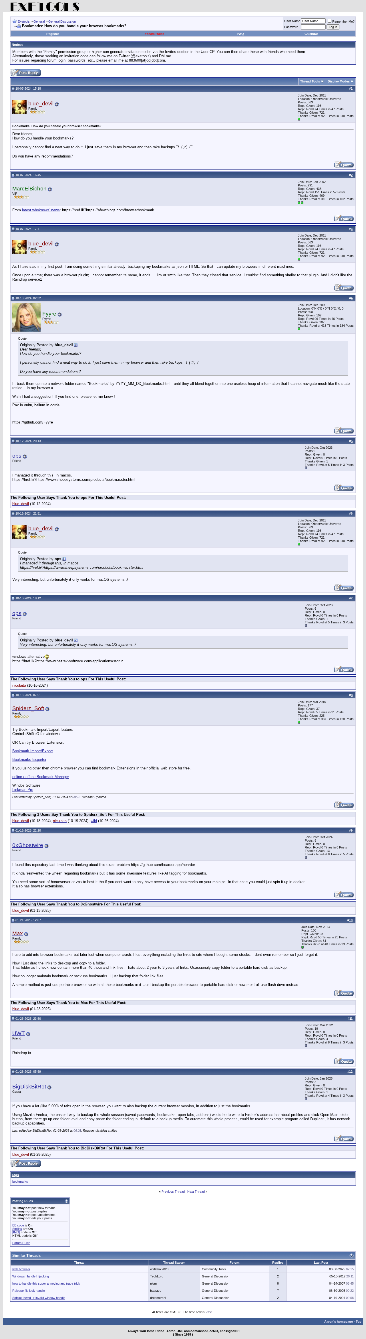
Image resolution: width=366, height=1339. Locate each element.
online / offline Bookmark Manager (40, 777)
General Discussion (62, 21)
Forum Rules (154, 34)
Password (291, 27)
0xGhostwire (27, 845)
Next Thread (196, 1191)
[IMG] (16, 1232)
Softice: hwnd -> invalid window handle (38, 1297)
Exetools (24, 21)
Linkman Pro (22, 789)
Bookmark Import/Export (32, 751)
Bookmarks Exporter (29, 759)
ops (16, 456)
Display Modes (339, 81)
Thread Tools (310, 81)
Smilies (17, 1228)
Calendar (311, 34)
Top (358, 1321)
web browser (21, 1269)
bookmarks (20, 1181)
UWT (18, 1033)
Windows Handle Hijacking (30, 1276)
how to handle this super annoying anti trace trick (46, 1283)
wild (94, 821)
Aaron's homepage (338, 1321)
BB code (18, 1225)
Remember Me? (343, 21)
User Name (292, 21)
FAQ (240, 34)
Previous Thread (173, 1191)
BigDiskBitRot (29, 1087)
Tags (15, 1175)
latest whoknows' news (41, 210)
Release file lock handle (28, 1290)
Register (52, 34)
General (39, 21)
